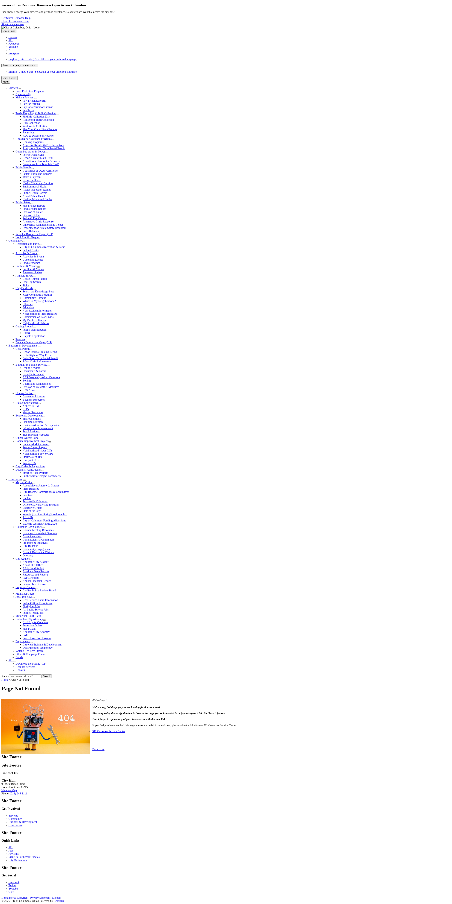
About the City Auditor (35, 561)
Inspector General (25, 587)
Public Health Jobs (33, 612)
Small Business (31, 431)
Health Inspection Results (37, 189)
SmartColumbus (32, 418)
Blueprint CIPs (31, 460)
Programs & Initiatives (35, 542)
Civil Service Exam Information (40, 599)
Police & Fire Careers (35, 218)
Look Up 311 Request (28, 237)
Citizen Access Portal (27, 437)
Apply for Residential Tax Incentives (43, 145)
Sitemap (56, 897)
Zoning (27, 380)
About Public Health (34, 196)
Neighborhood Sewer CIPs (38, 453)
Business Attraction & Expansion (41, 425)
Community (15, 240)
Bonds (19, 657)
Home (4, 679)
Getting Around (24, 326)
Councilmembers (32, 536)
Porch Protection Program (37, 638)
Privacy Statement (40, 897)
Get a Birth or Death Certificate (40, 170)
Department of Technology (38, 647)
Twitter (12, 885)
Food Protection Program (30, 91)
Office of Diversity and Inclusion (41, 504)
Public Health (23, 167)
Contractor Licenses (34, 396)
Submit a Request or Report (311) (34, 234)
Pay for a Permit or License (38, 106)
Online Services (31, 367)
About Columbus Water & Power (41, 161)
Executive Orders (32, 507)
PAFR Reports (31, 577)
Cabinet (27, 498)
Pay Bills (13, 853)
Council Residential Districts (38, 552)
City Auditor (22, 558)
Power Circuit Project (35, 447)
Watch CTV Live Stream (29, 650)
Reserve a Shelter (32, 272)
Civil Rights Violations (35, 622)
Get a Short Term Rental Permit (40, 358)
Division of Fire (31, 215)
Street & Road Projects (35, 472)
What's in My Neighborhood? (39, 301)
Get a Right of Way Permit (37, 355)
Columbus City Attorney (29, 619)
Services (13, 815)
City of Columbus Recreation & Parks (44, 246)
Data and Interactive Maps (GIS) (34, 342)
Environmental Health (35, 186)
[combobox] (19, 65)
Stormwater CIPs (32, 456)
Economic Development (29, 415)
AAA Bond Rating (33, 568)
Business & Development (22, 345)
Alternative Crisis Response (38, 221)
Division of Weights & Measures (41, 386)
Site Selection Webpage (36, 434)
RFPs (26, 409)
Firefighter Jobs (31, 606)
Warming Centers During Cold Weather (45, 514)
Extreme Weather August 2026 (40, 523)
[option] (229, 59)
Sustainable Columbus (35, 501)
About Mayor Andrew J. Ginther (41, 485)
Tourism (20, 339)
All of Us (28, 517)
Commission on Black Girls (38, 316)
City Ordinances (17, 860)
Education (28, 307)
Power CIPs (29, 463)
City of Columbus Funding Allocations (44, 520)
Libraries (27, 304)
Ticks (26, 285)
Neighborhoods (24, 288)
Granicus (59, 900)
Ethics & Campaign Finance (31, 654)
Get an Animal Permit (35, 278)
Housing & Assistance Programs (34, 138)
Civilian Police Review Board (39, 590)
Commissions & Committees (38, 539)
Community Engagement (36, 549)
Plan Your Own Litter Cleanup (40, 129)
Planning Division (33, 421)
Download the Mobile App (31, 663)
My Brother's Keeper (34, 320)
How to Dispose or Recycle (38, 135)
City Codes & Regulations (30, 466)
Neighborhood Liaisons (36, 323)
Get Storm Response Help (16, 17)
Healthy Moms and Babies (37, 199)
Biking (26, 332)
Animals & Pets (24, 275)
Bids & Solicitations (27, 402)
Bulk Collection (31, 122)
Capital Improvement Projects (32, 440)
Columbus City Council (29, 526)
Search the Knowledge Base (38, 291)
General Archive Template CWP (41, 164)
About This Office (33, 565)
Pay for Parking (31, 103)
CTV (11, 891)
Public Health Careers (35, 192)
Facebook (13, 882)
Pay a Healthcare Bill (34, 100)
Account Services (25, 666)
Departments (23, 641)
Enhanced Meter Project (36, 444)
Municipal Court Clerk (28, 615)
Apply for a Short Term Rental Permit (44, 148)
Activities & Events (26, 253)
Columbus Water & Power (30, 151)
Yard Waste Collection (35, 126)
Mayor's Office (24, 482)
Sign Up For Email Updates (24, 856)
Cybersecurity (23, 94)
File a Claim (29, 628)
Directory (28, 555)
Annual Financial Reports (37, 580)
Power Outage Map (33, 154)
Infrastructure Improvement (38, 428)
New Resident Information (37, 310)
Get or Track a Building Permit (40, 351)
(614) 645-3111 (18, 793)
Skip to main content (12, 24)
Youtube (13, 888)
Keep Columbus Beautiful (37, 294)
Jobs (10, 850)
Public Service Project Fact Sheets (42, 475)
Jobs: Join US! (24, 596)
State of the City (32, 510)
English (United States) (42, 59)
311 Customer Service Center (108, 731)
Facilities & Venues (26, 266)
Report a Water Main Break (38, 157)
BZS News (29, 390)
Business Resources (34, 399)
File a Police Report (34, 205)
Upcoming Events (33, 259)
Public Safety (23, 202)
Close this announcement (15, 21)
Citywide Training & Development (42, 644)
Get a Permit (22, 348)
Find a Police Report (34, 208)
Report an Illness (32, 180)
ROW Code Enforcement (37, 361)
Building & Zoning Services (31, 364)
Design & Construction (28, 469)
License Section (24, 393)
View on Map (9, 790)
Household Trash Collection (38, 119)
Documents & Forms (34, 370)
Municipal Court (25, 593)
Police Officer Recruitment (37, 603)
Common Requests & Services (40, 533)
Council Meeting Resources (38, 530)
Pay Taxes (28, 110)
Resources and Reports (35, 574)
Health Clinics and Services (38, 183)
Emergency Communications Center (43, 224)
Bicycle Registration (34, 335)
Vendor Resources (33, 412)
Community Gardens (34, 297)
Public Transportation (34, 329)
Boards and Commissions (37, 383)
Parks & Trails (30, 250)
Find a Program (31, 262)
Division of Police (33, 211)
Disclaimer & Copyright (14, 897)
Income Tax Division (34, 584)
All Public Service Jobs (36, 609)
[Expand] (20, 88)
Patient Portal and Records (37, 173)
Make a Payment (25, 97)
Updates (20, 669)
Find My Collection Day (36, 116)
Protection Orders (32, 625)
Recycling (28, 132)
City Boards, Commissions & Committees (46, 491)
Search (5, 676)
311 (10, 660)
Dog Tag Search (32, 281)
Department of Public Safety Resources (44, 227)
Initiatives (28, 495)
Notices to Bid (31, 405)
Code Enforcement (33, 374)
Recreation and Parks (27, 243)
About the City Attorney (36, 631)
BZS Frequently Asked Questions (41, 377)
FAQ (25, 634)
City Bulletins (30, 545)
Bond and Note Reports (36, 571)
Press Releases (31, 231)
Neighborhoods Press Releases (40, 313)
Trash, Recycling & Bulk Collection (36, 113)
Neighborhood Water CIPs (37, 450)
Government (15, 479)
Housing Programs (33, 141)
